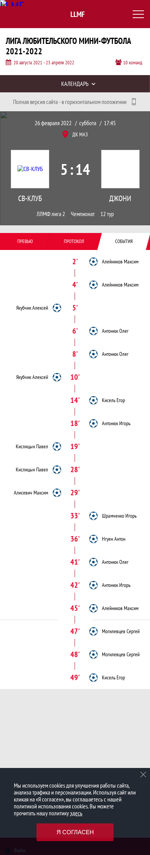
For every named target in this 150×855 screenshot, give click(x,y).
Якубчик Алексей (32, 308)
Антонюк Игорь (116, 423)
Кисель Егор (113, 400)
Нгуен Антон (113, 539)
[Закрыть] (143, 774)
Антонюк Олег (115, 331)
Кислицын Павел (32, 446)
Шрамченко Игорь (119, 516)
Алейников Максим (120, 261)
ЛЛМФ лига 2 (51, 214)
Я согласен (75, 832)
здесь (76, 813)
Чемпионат (83, 214)
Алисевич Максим (31, 493)
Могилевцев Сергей (121, 631)
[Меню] (138, 14)
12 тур (107, 214)
